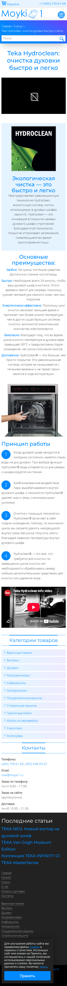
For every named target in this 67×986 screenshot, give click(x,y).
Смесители (14, 728)
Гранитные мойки (19, 713)
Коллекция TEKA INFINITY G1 (30, 855)
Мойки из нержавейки (22, 720)
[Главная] (22, 19)
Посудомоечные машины (24, 698)
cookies (34, 947)
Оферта (54, 969)
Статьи (5, 882)
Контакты (7, 895)
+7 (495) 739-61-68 (52, 3)
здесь (43, 966)
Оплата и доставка (13, 891)
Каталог (6, 877)
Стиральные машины (22, 705)
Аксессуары (15, 736)
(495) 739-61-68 (12, 764)
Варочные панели (19, 653)
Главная (6, 873)
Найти (62, 38)
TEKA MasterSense (19, 862)
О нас (4, 886)
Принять (27, 976)
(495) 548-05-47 (36, 764)
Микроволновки (18, 675)
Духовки (12, 668)
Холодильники (17, 690)
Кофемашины (16, 683)
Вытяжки (13, 660)
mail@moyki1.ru (12, 775)
